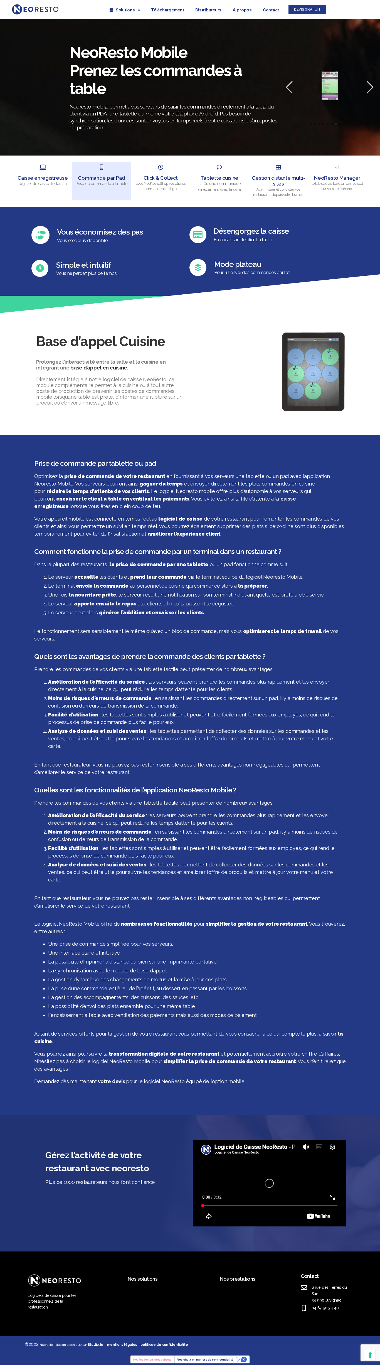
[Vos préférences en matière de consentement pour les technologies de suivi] (370, 1355)
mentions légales (122, 1345)
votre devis (111, 1081)
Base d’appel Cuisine (100, 341)
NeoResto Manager (337, 178)
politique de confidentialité (164, 1345)
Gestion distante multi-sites (278, 181)
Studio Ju (95, 1345)
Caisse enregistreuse (43, 178)
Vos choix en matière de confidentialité (205, 1359)
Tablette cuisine (220, 178)
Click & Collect (161, 178)
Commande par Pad (101, 178)
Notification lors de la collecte (152, 1359)
